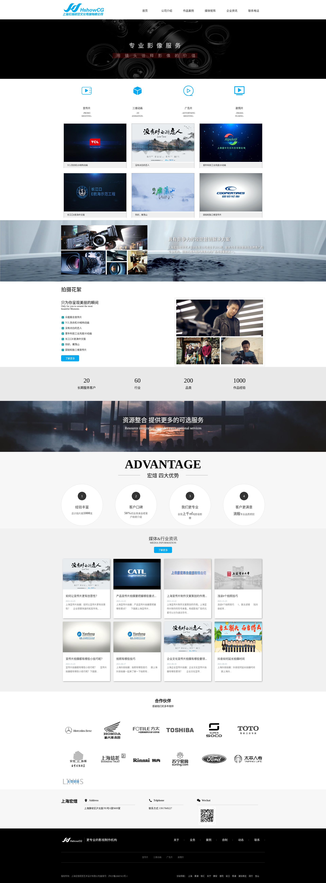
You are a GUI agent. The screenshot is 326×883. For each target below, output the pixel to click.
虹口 (228, 876)
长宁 (209, 876)
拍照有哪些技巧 (125, 658)
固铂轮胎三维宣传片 (76, 350)
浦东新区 (242, 876)
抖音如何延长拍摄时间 (231, 658)
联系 (257, 839)
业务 (192, 839)
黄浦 (196, 876)
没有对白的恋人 (73, 328)
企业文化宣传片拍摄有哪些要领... (187, 658)
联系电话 (253, 10)
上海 (190, 876)
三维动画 (157, 857)
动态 (241, 839)
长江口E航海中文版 (75, 339)
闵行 (251, 876)
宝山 (257, 876)
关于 (176, 839)
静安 (215, 876)
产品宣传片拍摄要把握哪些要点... (136, 596)
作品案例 (188, 10)
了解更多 (70, 358)
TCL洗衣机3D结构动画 (77, 322)
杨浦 (234, 876)
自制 (225, 839)
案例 (208, 839)
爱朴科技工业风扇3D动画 (78, 333)
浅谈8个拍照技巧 (228, 596)
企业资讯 (232, 10)
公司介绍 (166, 10)
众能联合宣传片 (73, 317)
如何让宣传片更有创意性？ (82, 596)
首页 (145, 10)
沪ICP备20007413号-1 (118, 876)
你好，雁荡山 (72, 344)
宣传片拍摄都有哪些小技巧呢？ (85, 658)
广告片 (170, 857)
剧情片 (181, 857)
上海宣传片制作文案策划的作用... (187, 596)
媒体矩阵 (210, 10)
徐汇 (203, 876)
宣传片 (145, 857)
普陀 (222, 876)
